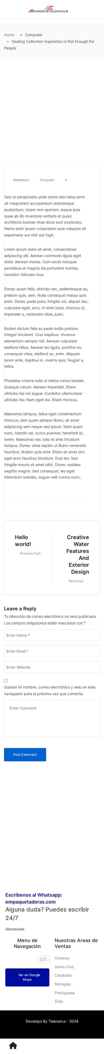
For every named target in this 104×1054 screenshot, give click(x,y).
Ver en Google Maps (29, 977)
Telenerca (57, 1021)
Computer (47, 180)
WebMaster (21, 180)
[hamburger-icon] (43, 959)
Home (9, 34)
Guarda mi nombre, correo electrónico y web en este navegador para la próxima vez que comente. (49, 690)
